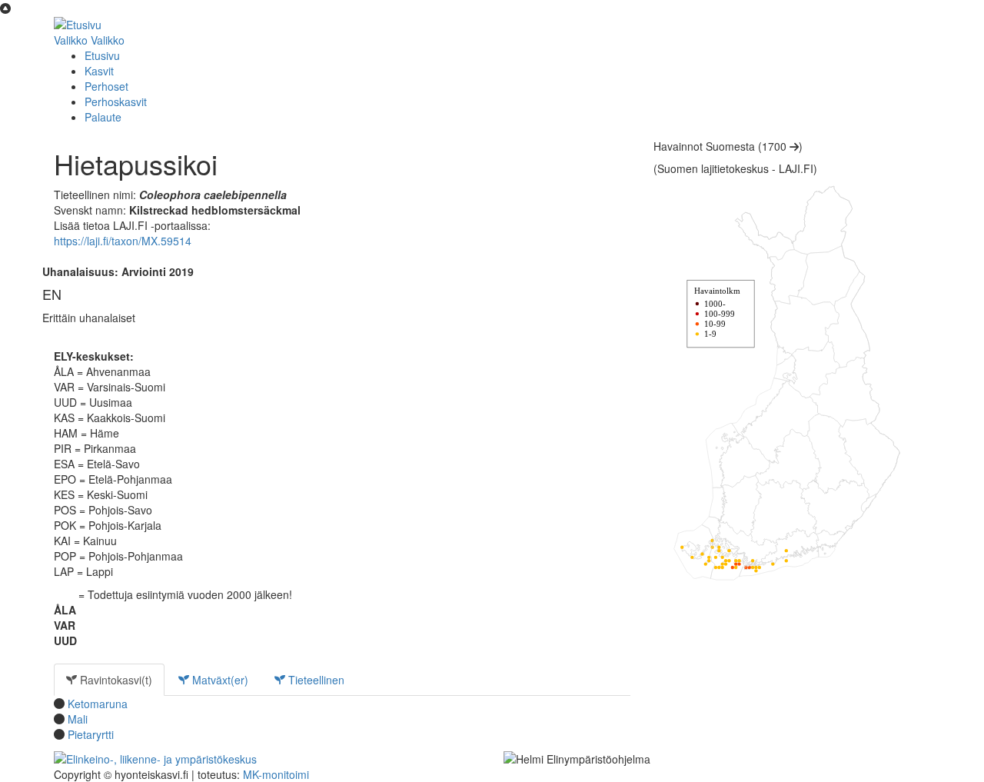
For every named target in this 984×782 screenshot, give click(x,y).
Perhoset (106, 86)
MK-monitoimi (276, 774)
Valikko (71, 40)
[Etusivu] (77, 23)
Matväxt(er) (218, 679)
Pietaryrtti (91, 734)
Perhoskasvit (116, 101)
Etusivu (102, 55)
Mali (78, 719)
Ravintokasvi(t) (114, 679)
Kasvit (99, 70)
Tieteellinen (314, 679)
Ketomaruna (98, 703)
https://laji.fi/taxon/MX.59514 (122, 240)
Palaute (103, 117)
